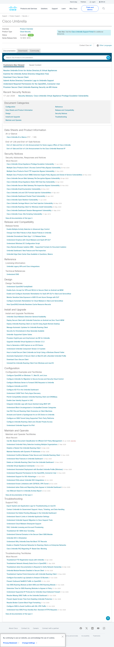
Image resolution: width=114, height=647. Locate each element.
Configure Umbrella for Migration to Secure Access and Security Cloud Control (35, 379)
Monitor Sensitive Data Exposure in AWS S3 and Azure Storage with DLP (33, 297)
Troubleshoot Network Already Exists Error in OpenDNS (27, 563)
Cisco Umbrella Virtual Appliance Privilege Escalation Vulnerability (30, 164)
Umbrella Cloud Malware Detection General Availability (26, 317)
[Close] (62, 636)
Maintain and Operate (13, 120)
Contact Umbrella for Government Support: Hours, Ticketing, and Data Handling (35, 509)
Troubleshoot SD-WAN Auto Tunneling (20, 531)
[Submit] (108, 58)
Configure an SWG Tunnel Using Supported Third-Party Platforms (30, 418)
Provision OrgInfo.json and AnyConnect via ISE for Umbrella (28, 338)
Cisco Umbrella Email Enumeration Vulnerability (24, 189)
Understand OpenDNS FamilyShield (19, 286)
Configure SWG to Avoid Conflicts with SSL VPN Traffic (27, 606)
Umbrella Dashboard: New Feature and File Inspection (26, 250)
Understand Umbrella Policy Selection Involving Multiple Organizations (32, 444)
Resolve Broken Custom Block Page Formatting (24, 603)
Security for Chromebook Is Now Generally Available (25, 331)
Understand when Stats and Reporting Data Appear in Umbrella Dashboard (34, 487)
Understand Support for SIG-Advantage (21, 476)
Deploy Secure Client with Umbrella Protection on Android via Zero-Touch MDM (35, 320)
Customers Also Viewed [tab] (13, 65)
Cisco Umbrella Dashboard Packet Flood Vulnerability (26, 196)
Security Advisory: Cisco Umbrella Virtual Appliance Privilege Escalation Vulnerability (53, 96)
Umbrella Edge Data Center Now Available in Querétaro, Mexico (30, 254)
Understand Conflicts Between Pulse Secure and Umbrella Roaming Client (34, 455)
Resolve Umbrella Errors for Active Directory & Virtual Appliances (30, 70)
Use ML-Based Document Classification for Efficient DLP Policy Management (34, 441)
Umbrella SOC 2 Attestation (17, 538)
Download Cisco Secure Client (15, 77)
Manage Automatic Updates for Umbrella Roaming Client (27, 327)
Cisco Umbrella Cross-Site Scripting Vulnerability (25, 214)
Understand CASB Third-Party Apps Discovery (24, 393)
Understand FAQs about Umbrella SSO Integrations (25, 480)
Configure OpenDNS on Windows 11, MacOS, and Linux (27, 375)
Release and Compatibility (64, 110)
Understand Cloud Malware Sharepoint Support (24, 524)
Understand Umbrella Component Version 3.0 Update (26, 349)
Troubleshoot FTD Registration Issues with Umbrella (25, 560)
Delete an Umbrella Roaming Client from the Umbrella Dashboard (30, 462)
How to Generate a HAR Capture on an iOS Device (25, 345)
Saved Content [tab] (35, 65)
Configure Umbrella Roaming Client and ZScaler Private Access (29, 422)
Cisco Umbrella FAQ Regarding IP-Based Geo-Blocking (27, 549)
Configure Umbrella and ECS (17, 386)
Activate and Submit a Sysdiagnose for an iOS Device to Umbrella (30, 415)
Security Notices (61, 113)
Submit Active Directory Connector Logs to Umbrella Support (28, 80)
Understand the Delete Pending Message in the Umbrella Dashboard (31, 513)
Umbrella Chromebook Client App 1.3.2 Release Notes (26, 236)
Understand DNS (13, 274)
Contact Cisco (84, 45)
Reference (59, 107)
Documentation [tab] (9, 51)
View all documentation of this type (18, 218)
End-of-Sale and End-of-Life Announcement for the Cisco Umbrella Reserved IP (36, 148)
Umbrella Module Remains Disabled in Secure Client (26, 570)
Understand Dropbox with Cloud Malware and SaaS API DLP (29, 240)
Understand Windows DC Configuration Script (23, 243)
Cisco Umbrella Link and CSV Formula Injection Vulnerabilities (29, 193)
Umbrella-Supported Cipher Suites (19, 334)
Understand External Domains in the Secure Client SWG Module (30, 534)
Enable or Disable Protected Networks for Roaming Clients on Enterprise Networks (36, 545)
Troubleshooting (61, 117)
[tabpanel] (57, 78)
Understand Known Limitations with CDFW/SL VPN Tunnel (28, 484)
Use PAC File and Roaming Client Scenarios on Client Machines (29, 411)
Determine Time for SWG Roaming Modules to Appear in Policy (29, 588)
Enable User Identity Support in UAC (20, 400)
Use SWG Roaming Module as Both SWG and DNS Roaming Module (31, 585)
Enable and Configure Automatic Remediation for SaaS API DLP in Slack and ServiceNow (39, 294)
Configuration (10, 107)
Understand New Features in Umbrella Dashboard (25, 459)
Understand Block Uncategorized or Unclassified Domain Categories (31, 407)
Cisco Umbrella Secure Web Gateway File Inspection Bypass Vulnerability (33, 185)
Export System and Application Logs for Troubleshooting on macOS (31, 506)
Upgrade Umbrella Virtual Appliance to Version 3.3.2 (25, 342)
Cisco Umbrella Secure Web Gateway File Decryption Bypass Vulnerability (33, 178)
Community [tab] (34, 51)
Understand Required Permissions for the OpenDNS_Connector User (31, 84)
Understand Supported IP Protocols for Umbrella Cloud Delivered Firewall (33, 592)
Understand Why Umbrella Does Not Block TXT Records (27, 541)
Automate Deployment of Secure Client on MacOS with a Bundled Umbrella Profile (36, 356)
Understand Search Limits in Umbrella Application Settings (28, 516)
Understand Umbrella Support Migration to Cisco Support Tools (30, 520)
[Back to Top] (108, 618)
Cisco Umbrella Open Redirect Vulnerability (22, 200)
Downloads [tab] (22, 51)
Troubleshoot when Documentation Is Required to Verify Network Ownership (34, 567)
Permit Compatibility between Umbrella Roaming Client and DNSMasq (32, 397)
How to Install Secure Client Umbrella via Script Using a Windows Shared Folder (35, 352)
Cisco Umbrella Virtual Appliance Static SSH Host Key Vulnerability (31, 182)
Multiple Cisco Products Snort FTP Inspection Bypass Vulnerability (31, 171)
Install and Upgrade (13, 117)
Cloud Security (25, 32)
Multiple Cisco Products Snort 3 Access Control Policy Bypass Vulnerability (34, 168)
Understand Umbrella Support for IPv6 (21, 425)
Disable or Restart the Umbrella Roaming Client (24, 448)
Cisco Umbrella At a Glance (17, 137)
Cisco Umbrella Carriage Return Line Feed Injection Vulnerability (30, 203)
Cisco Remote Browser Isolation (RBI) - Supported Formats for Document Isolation (36, 247)
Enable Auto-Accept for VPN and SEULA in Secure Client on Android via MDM (35, 290)
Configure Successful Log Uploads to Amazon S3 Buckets (28, 578)
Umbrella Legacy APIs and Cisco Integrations (23, 266)
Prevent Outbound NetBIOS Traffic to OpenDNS (24, 581)
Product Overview (26, 29)
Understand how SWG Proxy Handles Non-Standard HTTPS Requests (32, 610)
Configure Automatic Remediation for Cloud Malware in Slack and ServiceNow (35, 301)
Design (8, 113)
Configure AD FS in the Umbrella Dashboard (23, 390)
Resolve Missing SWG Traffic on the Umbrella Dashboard (27, 595)
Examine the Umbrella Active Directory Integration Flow (26, 74)
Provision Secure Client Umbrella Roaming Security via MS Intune (30, 87)
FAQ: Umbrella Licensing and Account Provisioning (25, 527)
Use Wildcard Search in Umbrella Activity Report (24, 491)
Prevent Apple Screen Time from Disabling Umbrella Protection (30, 599)
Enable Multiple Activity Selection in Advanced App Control (28, 229)
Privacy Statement (10, 643)
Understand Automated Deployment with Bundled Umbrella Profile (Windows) (35, 469)
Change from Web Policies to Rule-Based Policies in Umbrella (29, 233)
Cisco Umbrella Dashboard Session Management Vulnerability (29, 210)
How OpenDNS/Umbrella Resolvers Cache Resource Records (29, 304)
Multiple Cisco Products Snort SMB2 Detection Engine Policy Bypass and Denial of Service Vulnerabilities (45, 175)
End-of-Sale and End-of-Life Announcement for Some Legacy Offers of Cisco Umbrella (39, 145)
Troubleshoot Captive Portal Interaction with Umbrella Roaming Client (32, 574)
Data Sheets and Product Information (19, 110)
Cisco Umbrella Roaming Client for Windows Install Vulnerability (30, 207)
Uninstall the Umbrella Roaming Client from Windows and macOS (30, 363)
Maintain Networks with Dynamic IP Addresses (24, 451)
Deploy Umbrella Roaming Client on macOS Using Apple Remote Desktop (33, 324)
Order (31, 35)
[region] (32, 640)
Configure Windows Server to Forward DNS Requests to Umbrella (30, 382)
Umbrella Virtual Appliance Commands (21, 466)
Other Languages (105, 45)
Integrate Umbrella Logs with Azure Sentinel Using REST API (28, 404)
